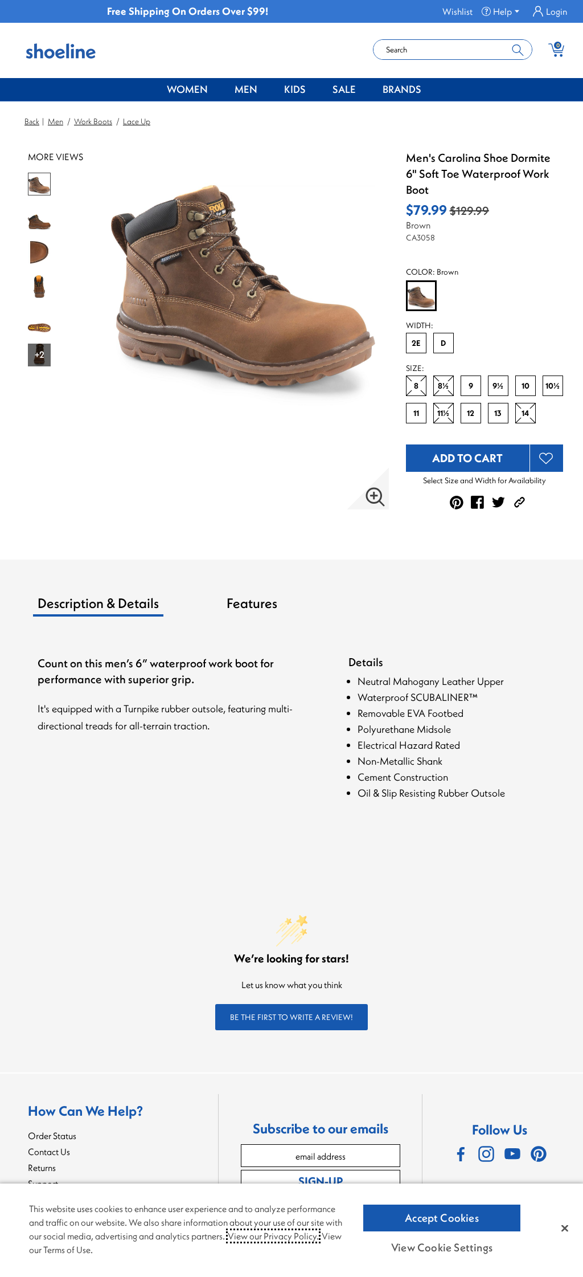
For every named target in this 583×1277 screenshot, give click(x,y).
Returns (42, 1167)
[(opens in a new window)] (460, 1153)
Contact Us (49, 1151)
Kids (295, 89)
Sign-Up (320, 1181)
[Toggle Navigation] (216, 90)
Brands (402, 89)
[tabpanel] (294, 740)
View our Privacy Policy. (273, 1236)
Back (31, 121)
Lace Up (136, 121)
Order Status (52, 1135)
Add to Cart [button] (467, 458)
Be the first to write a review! (291, 1017)
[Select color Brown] (421, 296)
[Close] (564, 1228)
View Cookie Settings (441, 1247)
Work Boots (93, 121)
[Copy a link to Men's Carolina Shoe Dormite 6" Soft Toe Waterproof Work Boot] (519, 502)
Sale (344, 89)
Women (187, 89)
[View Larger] (375, 497)
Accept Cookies (442, 1218)
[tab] (127, 607)
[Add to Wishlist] (546, 458)
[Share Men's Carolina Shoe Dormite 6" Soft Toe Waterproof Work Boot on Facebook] (477, 502)
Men (246, 89)
